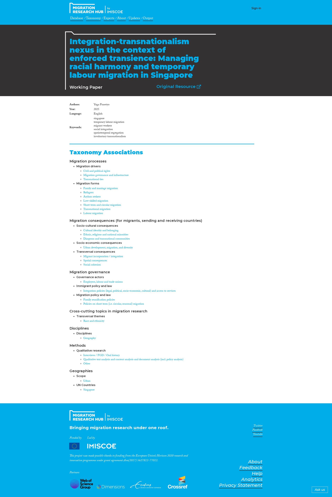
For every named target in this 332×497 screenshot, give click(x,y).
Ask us (320, 490)
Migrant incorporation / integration (103, 256)
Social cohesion (92, 265)
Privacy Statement (240, 485)
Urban (86, 381)
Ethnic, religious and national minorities (105, 235)
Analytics (251, 479)
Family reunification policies (99, 300)
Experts (109, 18)
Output (148, 18)
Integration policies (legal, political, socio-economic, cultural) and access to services (129, 291)
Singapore (89, 390)
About (121, 18)
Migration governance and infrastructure (106, 175)
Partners (95, 446)
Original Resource (176, 86)
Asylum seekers (92, 197)
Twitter (257, 426)
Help (257, 473)
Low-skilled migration (95, 201)
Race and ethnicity (93, 321)
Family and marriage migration (100, 188)
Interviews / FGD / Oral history (101, 355)
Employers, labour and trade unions (103, 282)
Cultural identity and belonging (100, 230)
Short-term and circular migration (102, 205)
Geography (89, 338)
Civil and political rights (96, 171)
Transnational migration (96, 209)
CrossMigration (97, 8)
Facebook (257, 430)
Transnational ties (93, 179)
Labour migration (93, 213)
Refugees (88, 192)
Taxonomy (93, 18)
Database (76, 18)
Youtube (257, 435)
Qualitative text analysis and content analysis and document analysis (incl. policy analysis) (133, 359)
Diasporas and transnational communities (106, 239)
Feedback (250, 467)
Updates (134, 18)
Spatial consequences (95, 261)
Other (86, 364)
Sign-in (256, 8)
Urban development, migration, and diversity (108, 248)
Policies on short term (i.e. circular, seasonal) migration (113, 304)
